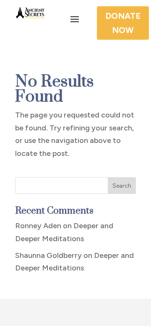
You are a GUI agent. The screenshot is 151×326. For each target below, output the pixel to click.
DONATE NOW (123, 23)
